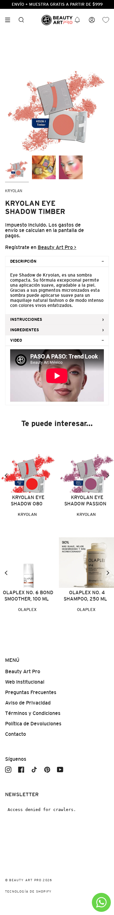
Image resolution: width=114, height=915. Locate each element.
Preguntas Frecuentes (30, 692)
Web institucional (24, 682)
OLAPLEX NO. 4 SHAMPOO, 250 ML (85, 595)
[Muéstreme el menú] (10, 20)
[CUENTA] (92, 20)
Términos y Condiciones (32, 713)
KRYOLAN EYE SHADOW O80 (27, 500)
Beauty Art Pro (22, 671)
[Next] (107, 475)
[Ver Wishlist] (106, 20)
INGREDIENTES (24, 330)
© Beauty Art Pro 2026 (28, 880)
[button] (77, 20)
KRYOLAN (13, 191)
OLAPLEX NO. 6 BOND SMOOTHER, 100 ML (28, 595)
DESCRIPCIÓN (23, 261)
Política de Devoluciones (33, 723)
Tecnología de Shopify (28, 891)
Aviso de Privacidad (28, 702)
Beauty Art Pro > (57, 247)
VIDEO (16, 340)
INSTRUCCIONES (26, 319)
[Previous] (6, 475)
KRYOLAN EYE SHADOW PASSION (85, 500)
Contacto (15, 734)
